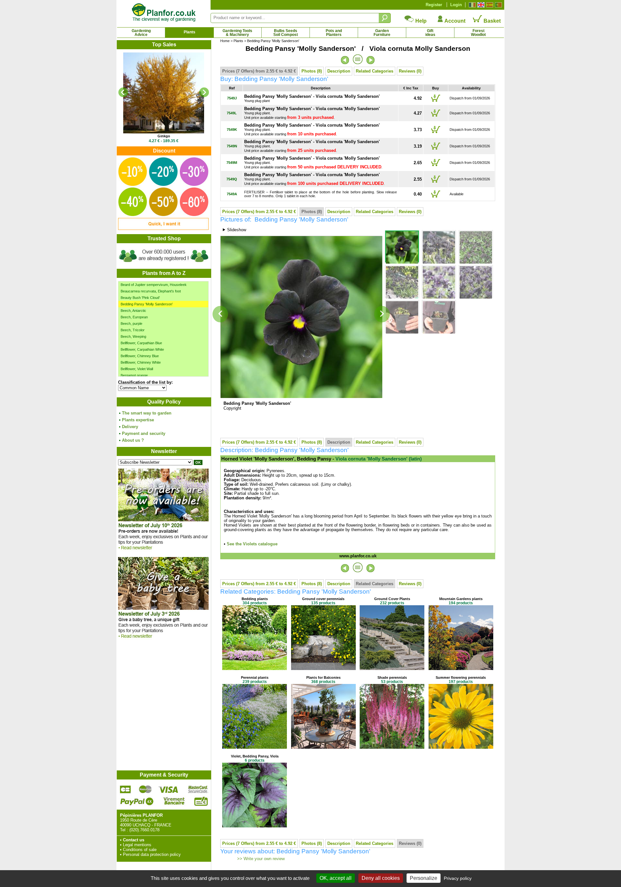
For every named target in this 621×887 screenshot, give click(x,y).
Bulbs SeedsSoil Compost (285, 32)
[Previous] (123, 92)
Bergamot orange (134, 375)
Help (420, 21)
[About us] (163, 263)
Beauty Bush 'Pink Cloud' (140, 298)
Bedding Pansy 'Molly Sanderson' (147, 304)
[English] (480, 4)
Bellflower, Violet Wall (137, 369)
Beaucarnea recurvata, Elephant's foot (151, 291)
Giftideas (430, 32)
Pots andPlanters (334, 32)
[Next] (204, 92)
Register (434, 4)
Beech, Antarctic (133, 311)
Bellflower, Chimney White (141, 362)
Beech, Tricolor (133, 330)
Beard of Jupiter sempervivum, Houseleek (154, 285)
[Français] (471, 4)
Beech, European (134, 317)
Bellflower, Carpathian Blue (141, 343)
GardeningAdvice (141, 32)
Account (454, 21)
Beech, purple (131, 323)
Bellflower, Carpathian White (142, 349)
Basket (491, 21)
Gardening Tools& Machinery (237, 32)
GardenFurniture (382, 32)
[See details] (163, 92)
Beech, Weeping (133, 336)
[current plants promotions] (163, 228)
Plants (189, 32)
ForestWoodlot (478, 32)
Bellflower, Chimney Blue (140, 356)
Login (456, 4)
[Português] (497, 4)
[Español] (489, 4)
